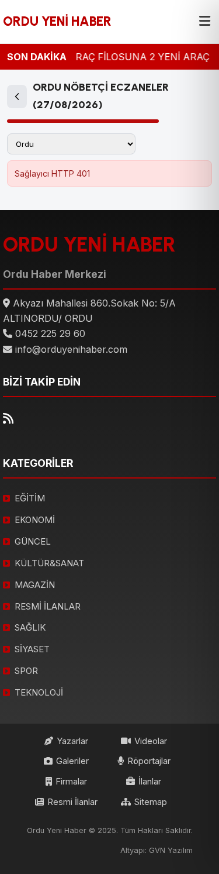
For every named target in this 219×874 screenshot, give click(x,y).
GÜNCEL (33, 541)
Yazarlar (72, 740)
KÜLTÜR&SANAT (49, 563)
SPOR (26, 670)
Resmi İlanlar (72, 801)
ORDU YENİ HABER (57, 21)
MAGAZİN (35, 584)
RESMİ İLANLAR (48, 606)
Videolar (150, 740)
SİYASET (32, 649)
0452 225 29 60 (50, 333)
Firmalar (71, 781)
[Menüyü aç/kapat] (204, 21)
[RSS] (8, 418)
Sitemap (150, 801)
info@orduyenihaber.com (71, 349)
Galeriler (72, 760)
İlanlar (149, 781)
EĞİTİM (30, 498)
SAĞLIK (30, 627)
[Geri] (17, 96)
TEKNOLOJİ (39, 692)
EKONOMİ (35, 519)
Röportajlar (149, 760)
